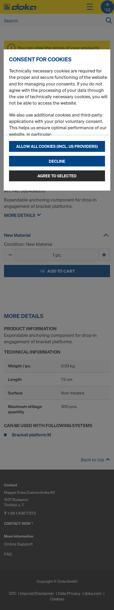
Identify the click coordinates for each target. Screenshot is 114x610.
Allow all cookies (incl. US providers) (57, 146)
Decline (57, 161)
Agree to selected (57, 175)
